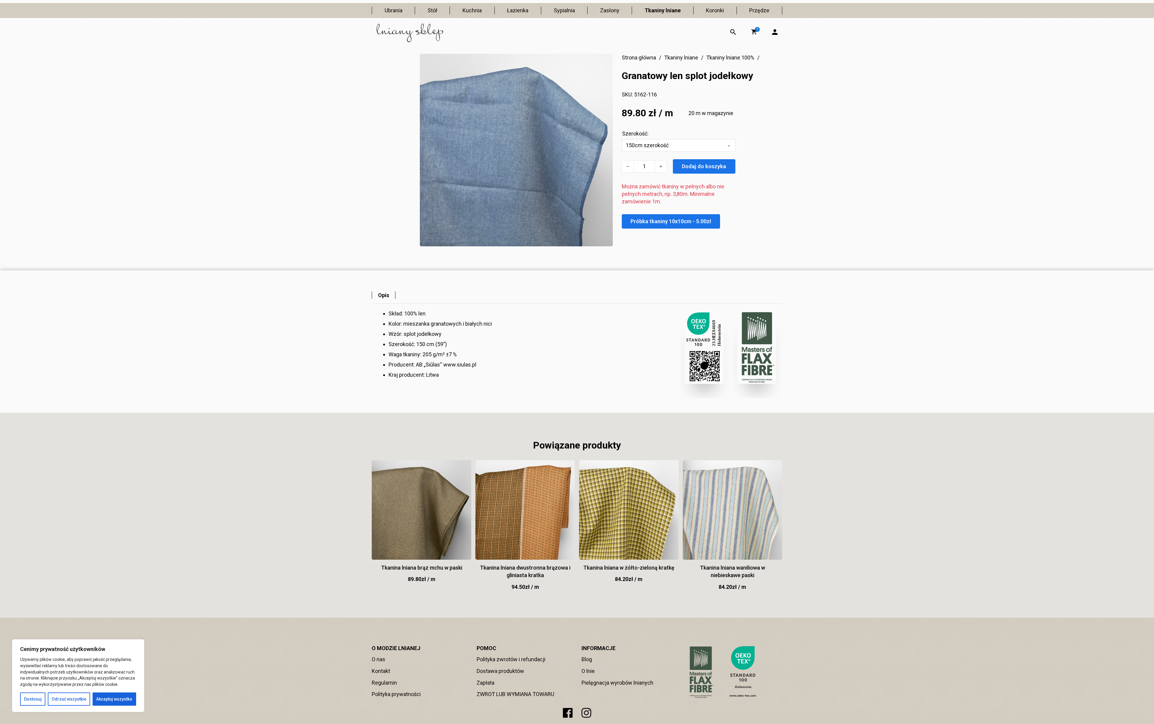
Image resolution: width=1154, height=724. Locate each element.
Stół (432, 10)
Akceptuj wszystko (114, 699)
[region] (78, 675)
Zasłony (609, 10)
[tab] (383, 295)
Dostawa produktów (500, 671)
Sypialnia (564, 10)
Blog (587, 659)
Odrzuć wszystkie (69, 699)
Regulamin (384, 683)
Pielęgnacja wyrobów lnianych (617, 683)
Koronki (715, 10)
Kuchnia (472, 10)
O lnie (588, 671)
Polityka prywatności (396, 694)
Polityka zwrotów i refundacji (511, 659)
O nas (378, 659)
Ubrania (393, 10)
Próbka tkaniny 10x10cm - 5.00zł (670, 221)
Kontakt (381, 671)
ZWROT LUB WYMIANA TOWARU (515, 694)
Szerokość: (635, 133)
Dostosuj (33, 699)
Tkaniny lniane (663, 10)
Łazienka (517, 10)
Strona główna (639, 57)
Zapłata (485, 683)
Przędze (759, 10)
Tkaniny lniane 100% (730, 57)
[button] (754, 32)
